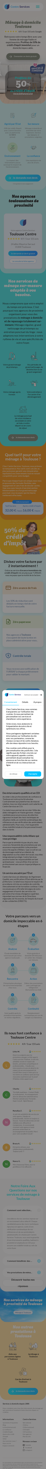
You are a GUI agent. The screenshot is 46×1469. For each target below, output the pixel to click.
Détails (25, 702)
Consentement (10, 702)
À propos (37, 702)
